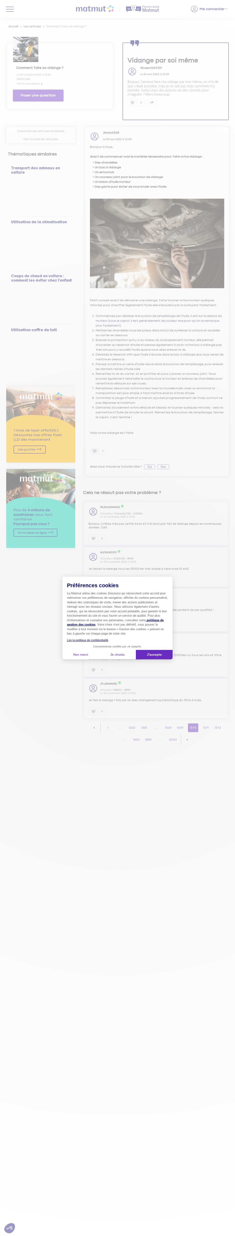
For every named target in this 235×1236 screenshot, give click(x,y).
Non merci (80, 654)
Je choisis (117, 654)
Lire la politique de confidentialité (87, 640)
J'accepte (154, 654)
